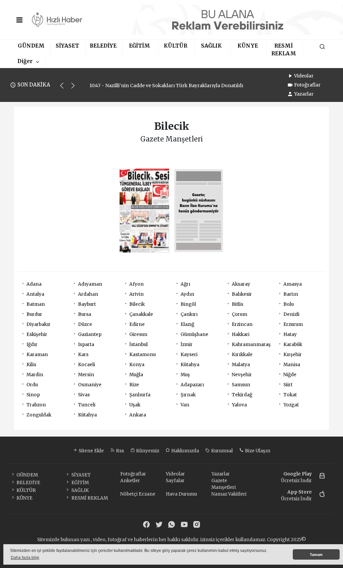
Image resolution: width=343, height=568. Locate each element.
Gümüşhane (194, 334)
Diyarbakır (38, 324)
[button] (64, 88)
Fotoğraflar (307, 85)
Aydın (187, 294)
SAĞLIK (211, 46)
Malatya (241, 364)
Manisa (291, 364)
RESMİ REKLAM (89, 498)
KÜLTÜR (175, 46)
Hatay (290, 334)
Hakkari (241, 334)
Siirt (287, 385)
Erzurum (293, 324)
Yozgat (291, 405)
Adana (34, 284)
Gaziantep (89, 334)
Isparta (86, 344)
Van (185, 405)
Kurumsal (221, 451)
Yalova (239, 405)
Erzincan (242, 324)
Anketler (130, 481)
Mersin (86, 375)
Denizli (291, 314)
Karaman (37, 354)
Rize (134, 385)
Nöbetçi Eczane (137, 494)
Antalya (35, 294)
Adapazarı (192, 385)
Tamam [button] (316, 555)
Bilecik (137, 304)
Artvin (136, 294)
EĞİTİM (139, 46)
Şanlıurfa (139, 395)
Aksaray (241, 284)
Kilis (31, 364)
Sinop (33, 395)
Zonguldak (38, 415)
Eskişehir (36, 334)
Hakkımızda (184, 451)
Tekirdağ (242, 395)
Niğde (289, 375)
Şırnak (188, 395)
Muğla (136, 375)
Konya (136, 364)
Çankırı (189, 314)
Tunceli (86, 405)
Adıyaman (90, 284)
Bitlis (237, 304)
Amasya (292, 284)
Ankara (137, 415)
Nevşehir (242, 375)
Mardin (34, 375)
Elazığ (187, 324)
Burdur (34, 314)
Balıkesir (242, 294)
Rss (119, 451)
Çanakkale (141, 314)
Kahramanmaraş (251, 344)
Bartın (290, 294)
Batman (35, 304)
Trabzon (36, 405)
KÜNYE (247, 46)
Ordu (32, 385)
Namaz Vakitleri (229, 494)
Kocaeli (86, 364)
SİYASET (67, 46)
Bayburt (87, 304)
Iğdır (32, 344)
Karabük (292, 344)
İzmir (187, 344)
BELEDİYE (103, 46)
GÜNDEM (31, 46)
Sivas (84, 395)
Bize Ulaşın (257, 451)
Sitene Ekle (91, 451)
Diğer (24, 61)
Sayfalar (175, 481)
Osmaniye (89, 385)
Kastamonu (142, 354)
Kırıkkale (242, 354)
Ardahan (88, 294)
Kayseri (189, 354)
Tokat (290, 395)
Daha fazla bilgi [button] (25, 557)
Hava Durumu (181, 494)
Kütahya (190, 364)
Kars (83, 354)
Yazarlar (304, 94)
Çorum (239, 314)
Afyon (136, 284)
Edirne (137, 324)
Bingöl (188, 304)
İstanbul (138, 344)
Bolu (288, 304)
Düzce (85, 324)
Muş (185, 375)
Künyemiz (147, 451)
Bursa (84, 314)
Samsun (241, 385)
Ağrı (185, 284)
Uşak (134, 405)
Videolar (304, 76)
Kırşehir (292, 354)
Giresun (138, 334)
